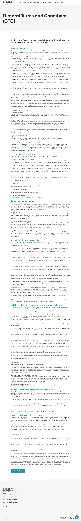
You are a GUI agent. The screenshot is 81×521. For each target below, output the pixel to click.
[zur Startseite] (8, 2)
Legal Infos (36, 518)
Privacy (32, 518)
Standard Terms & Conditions (45, 518)
